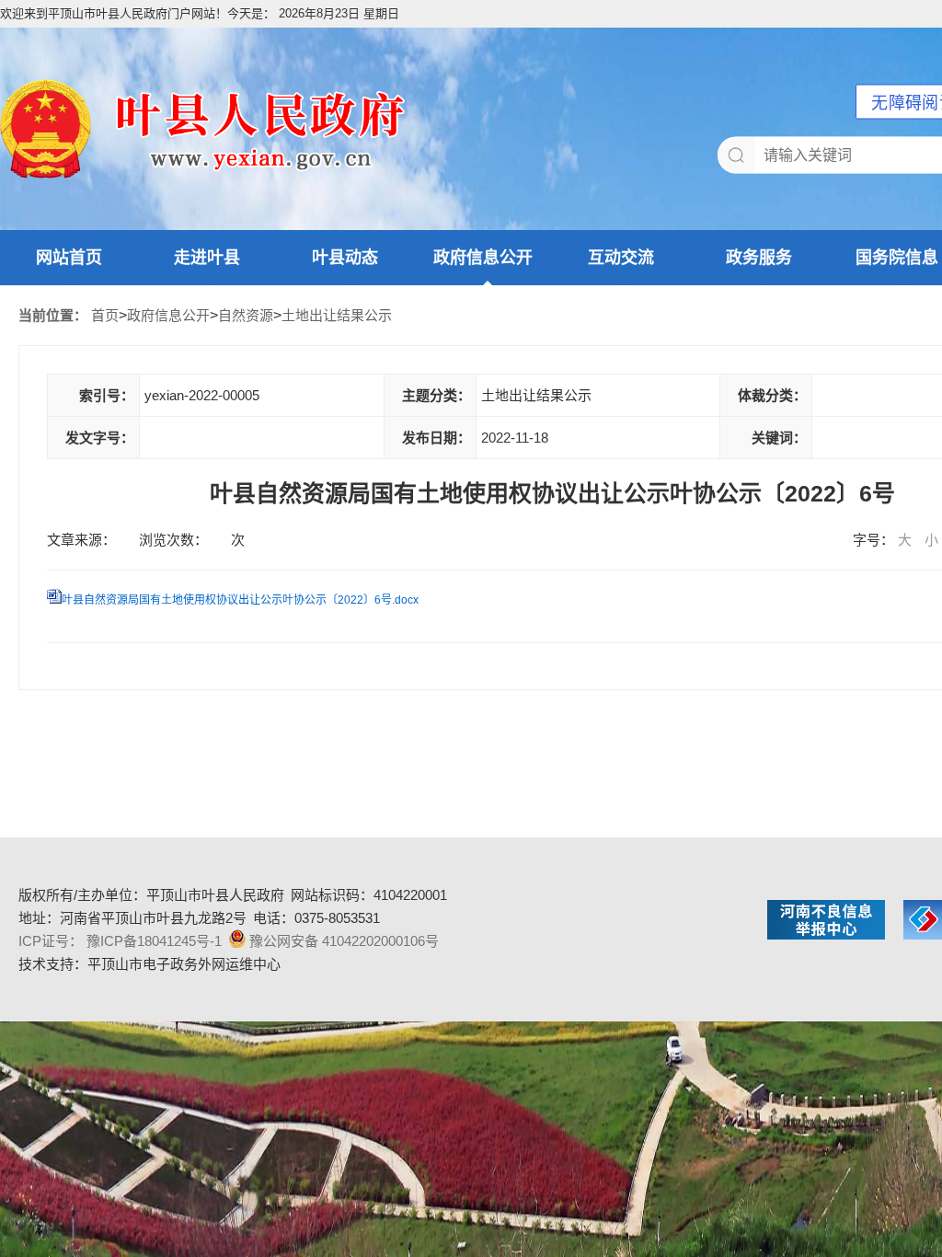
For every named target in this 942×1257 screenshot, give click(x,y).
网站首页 (69, 257)
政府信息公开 (483, 257)
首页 (105, 315)
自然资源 (245, 315)
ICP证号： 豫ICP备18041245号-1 (120, 941)
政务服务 (759, 257)
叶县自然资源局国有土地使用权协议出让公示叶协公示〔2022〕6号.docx (240, 600)
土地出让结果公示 (336, 315)
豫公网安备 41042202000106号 (344, 941)
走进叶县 (207, 257)
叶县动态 (345, 257)
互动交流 (621, 257)
